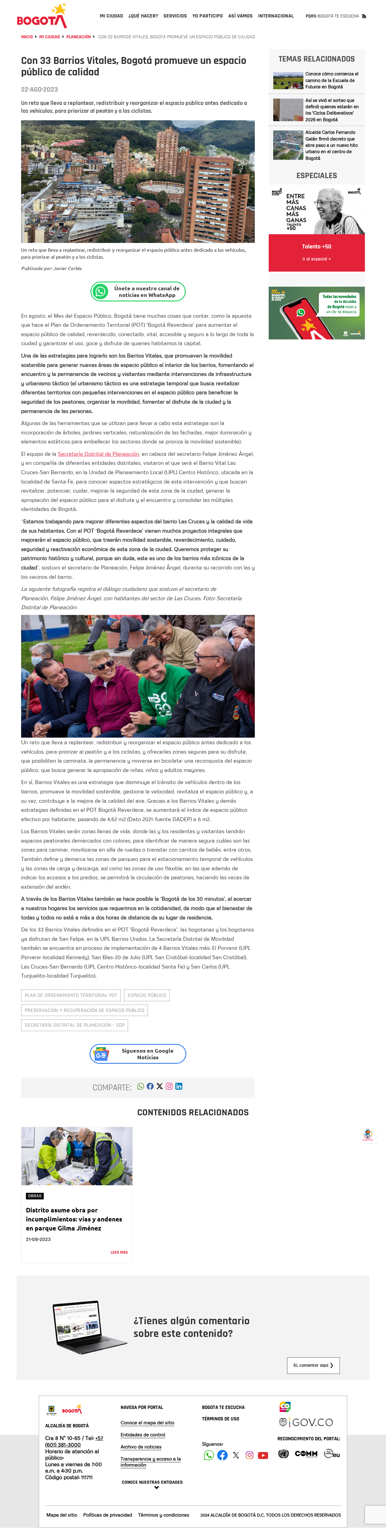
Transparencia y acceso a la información (151, 1462)
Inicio (27, 37)
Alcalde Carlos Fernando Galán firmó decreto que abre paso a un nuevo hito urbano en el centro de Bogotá (331, 145)
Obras (35, 1196)
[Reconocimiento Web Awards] (332, 1453)
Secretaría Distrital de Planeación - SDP (75, 1025)
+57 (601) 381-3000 (74, 1441)
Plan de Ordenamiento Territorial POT (71, 995)
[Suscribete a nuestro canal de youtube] (263, 1455)
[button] (140, 1088)
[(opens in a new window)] (169, 1088)
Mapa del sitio (61, 1515)
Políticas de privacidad (107, 1515)
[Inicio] (42, 15)
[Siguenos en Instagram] (249, 1455)
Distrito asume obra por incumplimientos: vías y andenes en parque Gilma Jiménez (74, 1219)
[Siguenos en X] (236, 1455)
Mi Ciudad (49, 37)
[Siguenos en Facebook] (209, 1455)
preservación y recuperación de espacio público (84, 1010)
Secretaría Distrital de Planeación (98, 453)
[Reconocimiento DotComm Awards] (306, 1453)
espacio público (147, 995)
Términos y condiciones (163, 1515)
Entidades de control (143, 1435)
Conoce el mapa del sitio (147, 1422)
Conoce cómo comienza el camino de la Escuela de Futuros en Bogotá (332, 80)
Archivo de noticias (141, 1447)
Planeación (78, 37)
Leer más (119, 1252)
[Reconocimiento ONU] (283, 1453)
